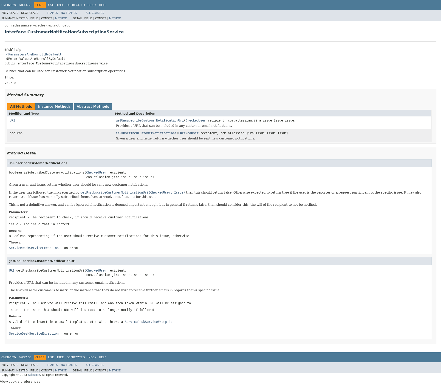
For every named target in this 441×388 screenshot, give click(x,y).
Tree (60, 5)
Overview (8, 5)
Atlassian (34, 374)
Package (25, 5)
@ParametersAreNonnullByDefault (34, 54)
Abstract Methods (93, 106)
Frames (52, 12)
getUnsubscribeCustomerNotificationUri (150, 120)
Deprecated (76, 5)
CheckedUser (196, 120)
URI (12, 120)
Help (102, 5)
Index (92, 5)
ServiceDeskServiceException (34, 248)
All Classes (95, 12)
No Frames (69, 12)
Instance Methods (54, 106)
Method (61, 18)
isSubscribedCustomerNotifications (146, 133)
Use (51, 5)
